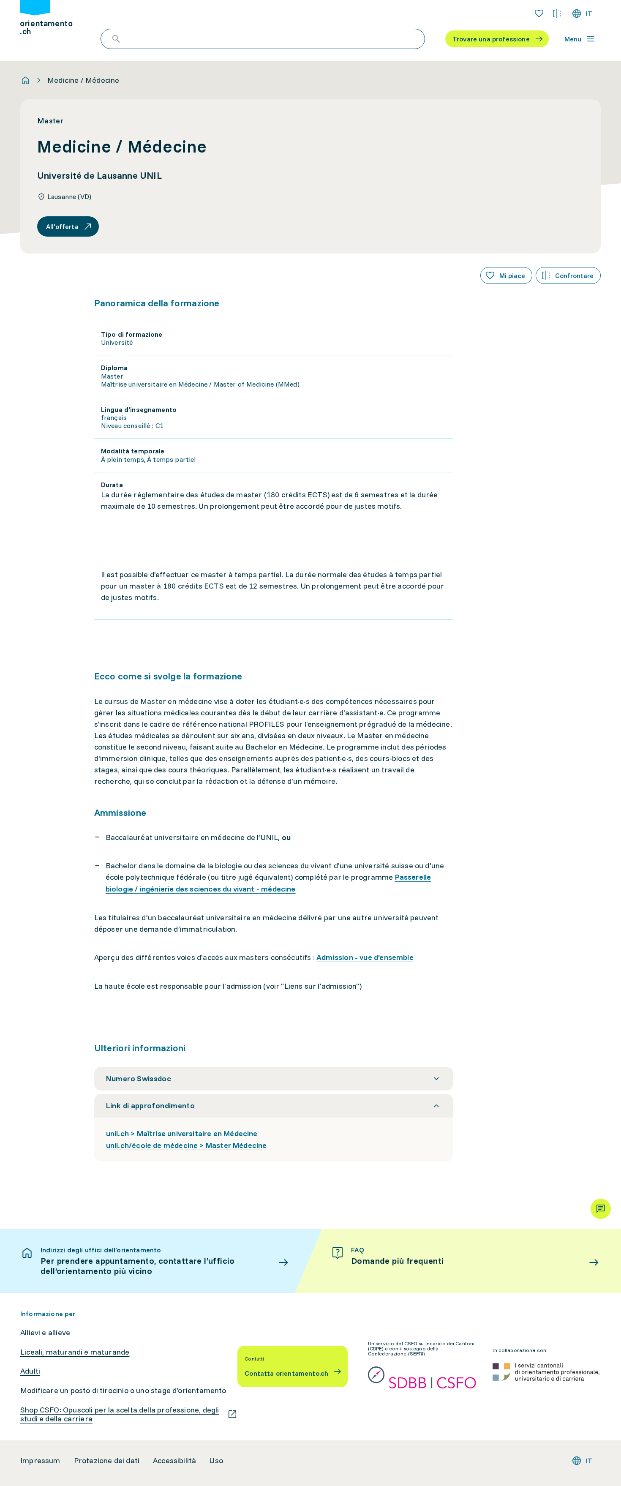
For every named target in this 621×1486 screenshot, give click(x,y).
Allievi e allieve (45, 1332)
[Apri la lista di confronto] (556, 13)
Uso (216, 1460)
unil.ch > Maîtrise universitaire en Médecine (182, 1133)
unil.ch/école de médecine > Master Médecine (186, 1145)
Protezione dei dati (106, 1460)
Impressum (40, 1460)
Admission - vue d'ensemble (365, 957)
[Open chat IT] (601, 1209)
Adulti (30, 1371)
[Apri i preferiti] (539, 13)
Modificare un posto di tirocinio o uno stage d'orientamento (123, 1390)
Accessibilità (174, 1460)
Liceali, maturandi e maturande (74, 1352)
